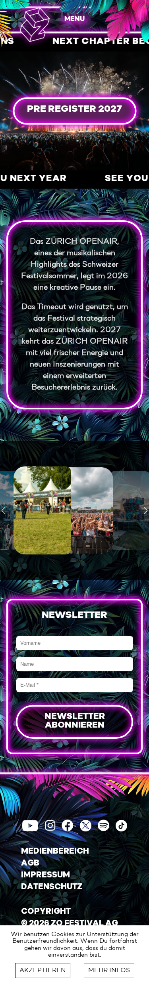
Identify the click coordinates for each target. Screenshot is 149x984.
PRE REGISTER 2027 (74, 109)
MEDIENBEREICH (55, 852)
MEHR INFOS (109, 970)
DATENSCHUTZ (51, 887)
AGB (30, 863)
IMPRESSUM (45, 875)
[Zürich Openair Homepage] (35, 24)
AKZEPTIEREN (42, 970)
